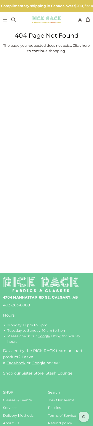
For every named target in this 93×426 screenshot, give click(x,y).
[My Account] (78, 19)
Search (54, 392)
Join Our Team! (61, 400)
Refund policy (60, 423)
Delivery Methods (18, 415)
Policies (54, 408)
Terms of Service (62, 415)
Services (10, 408)
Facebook (16, 363)
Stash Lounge (59, 373)
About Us (11, 423)
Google (44, 336)
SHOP (8, 392)
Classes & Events (17, 400)
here (86, 45)
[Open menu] (4, 19)
